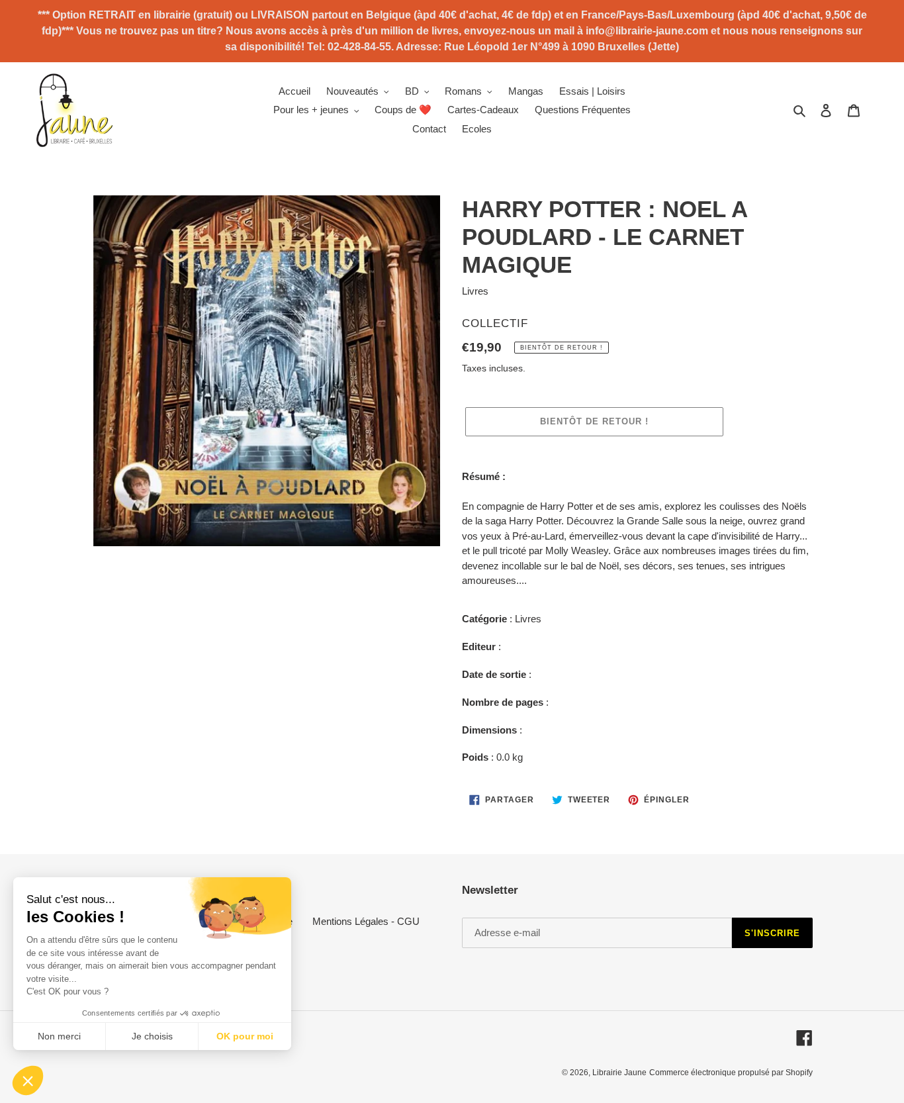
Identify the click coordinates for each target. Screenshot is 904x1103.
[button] (28, 1080)
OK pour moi (244, 1036)
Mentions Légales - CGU (366, 921)
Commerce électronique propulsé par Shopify (731, 1072)
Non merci (59, 1036)
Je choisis (152, 1036)
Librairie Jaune (619, 1072)
